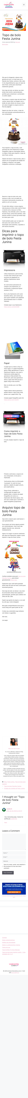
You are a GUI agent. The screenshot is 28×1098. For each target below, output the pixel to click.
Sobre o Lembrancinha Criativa (11, 945)
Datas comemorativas (8, 940)
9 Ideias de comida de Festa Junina (14, 788)
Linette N (9, 809)
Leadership (14, 818)
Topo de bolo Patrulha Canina (12, 786)
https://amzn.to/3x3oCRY (11, 399)
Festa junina (10, 782)
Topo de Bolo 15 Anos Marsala (11, 950)
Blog (5, 782)
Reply (5, 822)
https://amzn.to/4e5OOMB (11, 307)
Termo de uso (6, 947)
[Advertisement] (14, 62)
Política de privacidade (8, 942)
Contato (4, 937)
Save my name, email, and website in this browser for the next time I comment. (14, 866)
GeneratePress (15, 972)
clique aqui (14, 580)
